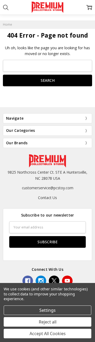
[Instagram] (41, 281)
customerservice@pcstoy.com (47, 187)
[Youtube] (67, 281)
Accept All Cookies (48, 333)
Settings (47, 310)
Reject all (47, 322)
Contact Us (47, 197)
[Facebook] (27, 281)
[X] (54, 281)
